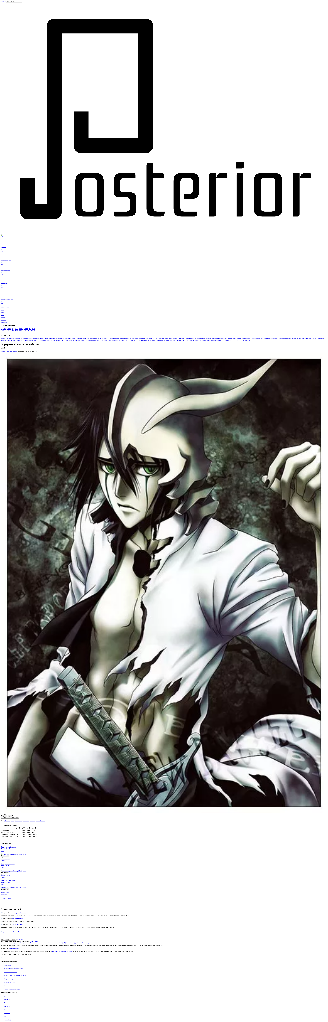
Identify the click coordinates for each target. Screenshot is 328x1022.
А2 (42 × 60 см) (5, 817)
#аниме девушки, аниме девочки (27, 338)
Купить (14, 817)
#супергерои (150, 340)
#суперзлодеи (158, 340)
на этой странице (34, 941)
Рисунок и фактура (6, 816)
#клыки (214, 338)
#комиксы (225, 338)
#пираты (43, 340)
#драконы (162, 338)
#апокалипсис (60, 338)
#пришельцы (76, 340)
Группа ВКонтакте (18, 931)
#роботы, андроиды (86, 340)
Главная (3, 351)
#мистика (275, 338)
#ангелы (15, 338)
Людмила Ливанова (20, 913)
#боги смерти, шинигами (79, 338)
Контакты (44, 942)
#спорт (131, 340)
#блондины (68, 338)
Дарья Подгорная (17, 924)
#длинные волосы (154, 338)
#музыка (299, 338)
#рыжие (98, 340)
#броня (89, 338)
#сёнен (118, 340)
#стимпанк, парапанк (140, 340)
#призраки (56, 340)
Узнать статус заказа (88, 942)
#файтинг (192, 340)
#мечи (271, 338)
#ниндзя (304, 338)
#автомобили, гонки (7, 338)
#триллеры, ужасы (175, 340)
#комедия (219, 338)
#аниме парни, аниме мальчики (46, 338)
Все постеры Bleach (11, 351)
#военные (118, 338)
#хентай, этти (220, 340)
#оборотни (4, 340)
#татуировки (166, 340)
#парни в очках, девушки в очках (31, 340)
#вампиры (101, 338)
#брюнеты (94, 338)
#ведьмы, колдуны (109, 338)
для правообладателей (15, 948)
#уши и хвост (185, 340)
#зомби (192, 338)
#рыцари (103, 340)
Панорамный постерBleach (8, 849)
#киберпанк (202, 338)
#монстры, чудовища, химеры (287, 338)
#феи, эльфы (206, 340)
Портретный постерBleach (8, 865)
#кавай (197, 338)
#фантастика (199, 340)
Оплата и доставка (35, 942)
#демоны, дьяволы (131, 338)
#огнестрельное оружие (14, 340)
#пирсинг (49, 340)
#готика (123, 338)
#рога (94, 340)
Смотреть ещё (7, 898)
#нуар (322, 338)
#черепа (238, 340)
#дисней (145, 338)
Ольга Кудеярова (17, 918)
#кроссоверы (259, 338)
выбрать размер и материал (5, 859)
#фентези (213, 340)
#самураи (109, 340)
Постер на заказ (15, 942)
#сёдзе (114, 340)
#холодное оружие (230, 340)
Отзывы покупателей (54, 942)
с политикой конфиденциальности (62, 951)
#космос (244, 338)
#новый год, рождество (314, 338)
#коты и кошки (251, 338)
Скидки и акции (25, 942)
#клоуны (208, 338)
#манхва (266, 338)
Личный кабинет (6, 942)
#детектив (140, 338)
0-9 (1, 329)
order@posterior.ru (76, 942)
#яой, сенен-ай (249, 340)
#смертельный (125, 340)
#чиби (242, 340)
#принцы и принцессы (65, 340)
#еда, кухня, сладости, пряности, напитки (177, 338)
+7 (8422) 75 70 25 (65, 942)
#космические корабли (234, 338)
